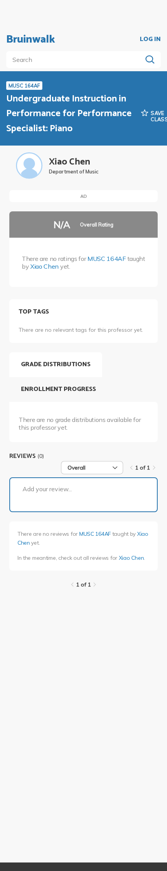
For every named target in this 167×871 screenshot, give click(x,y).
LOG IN (150, 39)
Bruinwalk (30, 39)
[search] (75, 59)
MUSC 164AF (106, 258)
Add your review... (47, 489)
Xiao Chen (44, 266)
